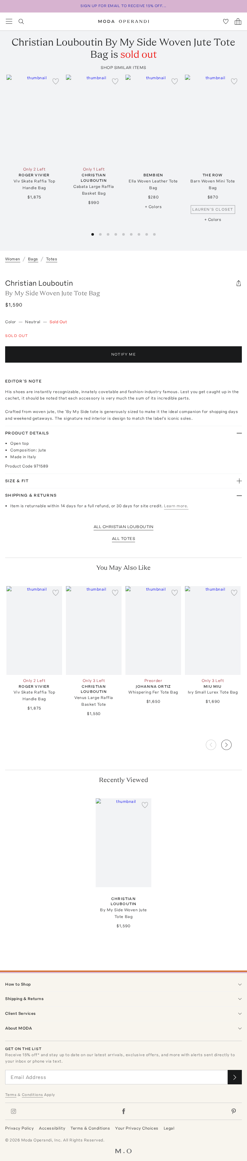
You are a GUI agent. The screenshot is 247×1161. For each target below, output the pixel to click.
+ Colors (153, 206)
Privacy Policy (19, 1128)
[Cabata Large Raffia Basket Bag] (94, 119)
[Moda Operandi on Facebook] (123, 1111)
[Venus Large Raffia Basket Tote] (94, 630)
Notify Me (123, 354)
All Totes (123, 538)
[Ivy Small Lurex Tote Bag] (213, 630)
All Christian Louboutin (124, 526)
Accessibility (52, 1128)
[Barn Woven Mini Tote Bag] (213, 119)
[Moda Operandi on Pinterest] (233, 1111)
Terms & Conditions (90, 1128)
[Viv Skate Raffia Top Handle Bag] (34, 119)
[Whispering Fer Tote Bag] (153, 630)
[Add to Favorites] (55, 81)
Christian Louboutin (39, 283)
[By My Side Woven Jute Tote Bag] (123, 842)
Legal (169, 1128)
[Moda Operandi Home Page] (123, 21)
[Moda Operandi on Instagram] (13, 1111)
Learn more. (176, 505)
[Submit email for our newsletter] (235, 1077)
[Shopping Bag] (238, 21)
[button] (231, 742)
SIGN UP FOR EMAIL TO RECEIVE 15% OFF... (123, 6)
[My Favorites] (226, 21)
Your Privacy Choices (136, 1128)
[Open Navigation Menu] (9, 21)
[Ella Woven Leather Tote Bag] (153, 119)
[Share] (238, 283)
